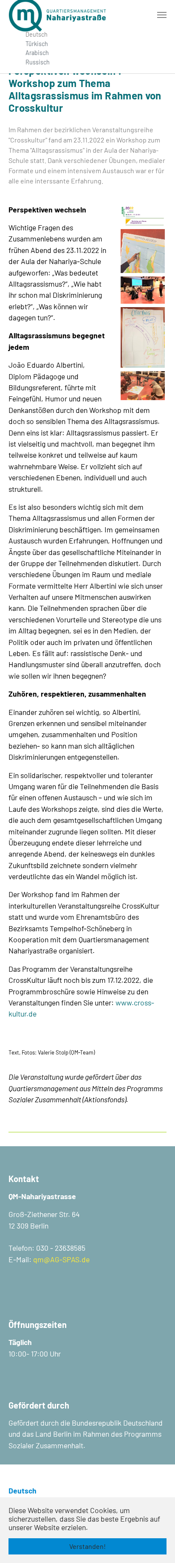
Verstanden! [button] (87, 1546)
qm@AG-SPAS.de (61, 1259)
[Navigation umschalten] (162, 15)
